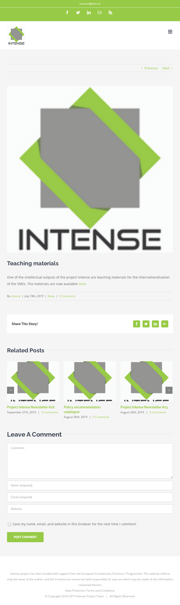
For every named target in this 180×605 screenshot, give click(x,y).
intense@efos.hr (90, 4)
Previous (151, 68)
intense (16, 296)
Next (166, 68)
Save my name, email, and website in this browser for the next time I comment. (75, 524)
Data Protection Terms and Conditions (90, 591)
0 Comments (67, 296)
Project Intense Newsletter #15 (144, 407)
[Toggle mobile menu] (170, 31)
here (82, 284)
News (51, 296)
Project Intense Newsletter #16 (31, 407)
